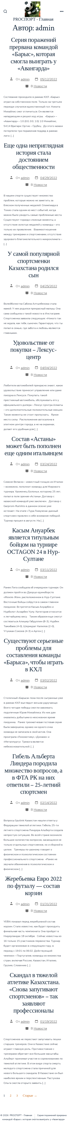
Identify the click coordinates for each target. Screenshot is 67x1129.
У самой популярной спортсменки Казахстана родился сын (33, 264)
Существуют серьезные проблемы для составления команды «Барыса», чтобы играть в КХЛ (33, 655)
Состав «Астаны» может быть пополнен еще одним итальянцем (33, 446)
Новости (40, 86)
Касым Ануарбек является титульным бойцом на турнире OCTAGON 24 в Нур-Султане (33, 544)
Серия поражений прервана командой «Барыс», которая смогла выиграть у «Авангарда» (33, 54)
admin (25, 79)
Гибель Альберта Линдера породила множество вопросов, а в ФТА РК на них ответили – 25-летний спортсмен (33, 774)
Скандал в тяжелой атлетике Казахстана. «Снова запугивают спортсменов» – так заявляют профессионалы (33, 993)
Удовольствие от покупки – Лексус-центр (33, 350)
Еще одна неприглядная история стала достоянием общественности (33, 156)
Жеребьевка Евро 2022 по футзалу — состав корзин (33, 886)
